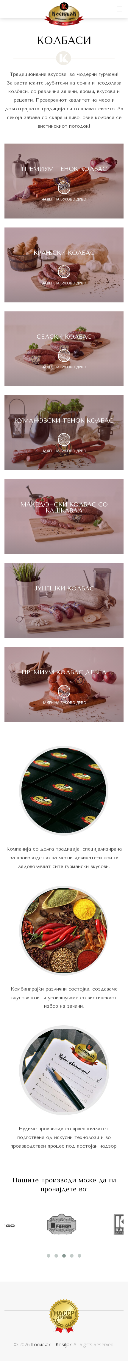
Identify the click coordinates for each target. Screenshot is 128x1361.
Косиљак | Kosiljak (51, 1344)
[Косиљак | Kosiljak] (64, 14)
